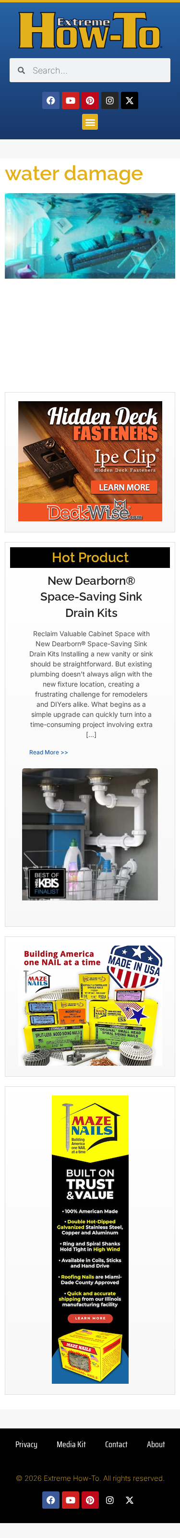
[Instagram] (110, 100)
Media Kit (71, 1444)
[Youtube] (70, 100)
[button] (90, 122)
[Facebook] (51, 100)
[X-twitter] (129, 100)
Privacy (26, 1444)
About (156, 1444)
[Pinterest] (90, 100)
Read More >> (48, 752)
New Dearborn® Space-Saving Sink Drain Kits (91, 597)
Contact (116, 1444)
